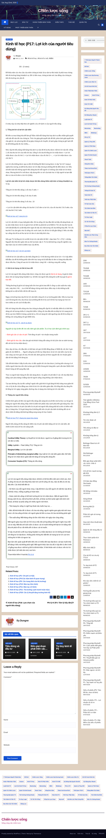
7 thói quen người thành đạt (92, 61)
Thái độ (71, 22)
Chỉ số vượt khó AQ (91, 86)
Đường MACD (88, 506)
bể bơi (87, 66)
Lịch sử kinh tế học (91, 124)
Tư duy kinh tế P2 (64, 647)
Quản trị (83, 22)
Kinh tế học (95, 95)
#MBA (51, 58)
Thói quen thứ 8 (89, 173)
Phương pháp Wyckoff (91, 392)
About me (73, 833)
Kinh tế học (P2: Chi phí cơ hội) (22, 576)
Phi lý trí (31, 554)
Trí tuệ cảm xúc (89, 204)
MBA (86, 133)
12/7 (85, 338)
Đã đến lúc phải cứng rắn (91, 236)
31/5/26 (86, 384)
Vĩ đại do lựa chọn (90, 226)
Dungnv (18, 56)
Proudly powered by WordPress (11, 833)
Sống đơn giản (89, 164)
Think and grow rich (91, 168)
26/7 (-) (86, 322)
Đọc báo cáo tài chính (91, 246)
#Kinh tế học (32, 58)
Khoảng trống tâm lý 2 (91, 412)
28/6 (85, 353)
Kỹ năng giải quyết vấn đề (92, 109)
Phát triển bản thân (24, 27)
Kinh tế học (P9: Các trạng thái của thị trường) (28, 581)
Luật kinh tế (88, 119)
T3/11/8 (86, 291)
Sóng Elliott (87, 499)
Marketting (97, 128)
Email (6, 732)
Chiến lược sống (53, 10)
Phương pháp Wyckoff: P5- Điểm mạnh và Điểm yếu (92, 633)
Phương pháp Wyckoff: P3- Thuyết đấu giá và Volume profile (92, 658)
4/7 (84, 346)
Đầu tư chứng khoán (91, 241)
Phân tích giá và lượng (91, 514)
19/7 (85, 330)
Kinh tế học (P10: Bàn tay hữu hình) (24, 584)
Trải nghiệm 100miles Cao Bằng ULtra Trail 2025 (91, 402)
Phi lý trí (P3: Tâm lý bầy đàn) (59, 603)
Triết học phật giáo (90, 199)
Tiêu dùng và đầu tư (12, 647)
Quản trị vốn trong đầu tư (92, 530)
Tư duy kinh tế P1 (90, 573)
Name (6, 720)
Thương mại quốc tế (91, 181)
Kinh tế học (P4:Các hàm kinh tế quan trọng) (27, 578)
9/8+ (85, 299)
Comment (8, 677)
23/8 (85, 260)
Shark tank (88, 159)
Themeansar (37, 833)
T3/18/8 (86, 276)
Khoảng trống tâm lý (90, 435)
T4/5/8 (85, 307)
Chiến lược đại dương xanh (91, 76)
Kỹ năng (7, 27)
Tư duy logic (88, 217)
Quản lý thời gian (90, 146)
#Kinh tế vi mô (43, 58)
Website (7, 745)
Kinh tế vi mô (89, 104)
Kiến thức (59, 22)
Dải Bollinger (88, 453)
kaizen (87, 95)
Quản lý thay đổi (90, 141)
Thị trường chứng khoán (92, 186)
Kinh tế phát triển (90, 99)
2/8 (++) (86, 315)
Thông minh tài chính (91, 177)
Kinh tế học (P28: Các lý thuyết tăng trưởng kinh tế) (30, 592)
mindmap (93, 133)
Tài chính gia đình (90, 208)
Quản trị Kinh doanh (91, 155)
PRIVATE (101, 833)
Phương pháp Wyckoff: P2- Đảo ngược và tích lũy (92, 670)
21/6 (85, 361)
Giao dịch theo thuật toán (92, 522)
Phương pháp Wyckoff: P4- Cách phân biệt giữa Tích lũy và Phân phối (92, 645)
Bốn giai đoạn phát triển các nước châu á (38, 649)
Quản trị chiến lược (91, 150)
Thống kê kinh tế (90, 190)
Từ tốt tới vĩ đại (89, 221)
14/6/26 (86, 369)
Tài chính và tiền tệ (90, 213)
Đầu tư (25, 22)
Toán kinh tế (88, 195)
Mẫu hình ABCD (89, 547)
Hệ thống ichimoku (90, 491)
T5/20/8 (86, 268)
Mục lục (14, 22)
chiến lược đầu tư (90, 82)
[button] (99, 25)
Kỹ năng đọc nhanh (90, 115)
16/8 (85, 284)
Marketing (87, 128)
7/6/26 (85, 377)
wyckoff (87, 230)
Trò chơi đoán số (89, 420)
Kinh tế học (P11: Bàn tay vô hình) (23, 587)
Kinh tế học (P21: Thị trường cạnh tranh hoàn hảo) (29, 590)
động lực (87, 250)
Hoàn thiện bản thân (42, 22)
